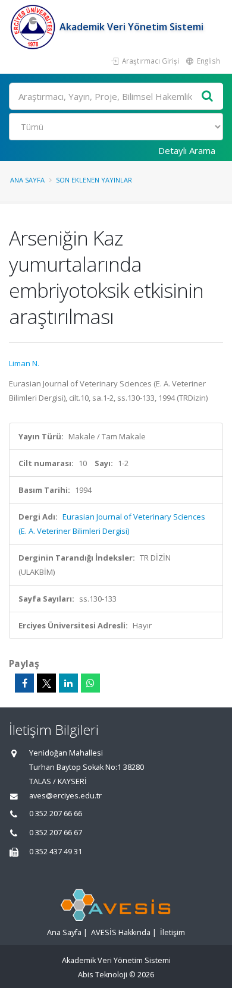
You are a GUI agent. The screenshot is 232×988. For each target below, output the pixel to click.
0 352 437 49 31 (55, 852)
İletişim (172, 932)
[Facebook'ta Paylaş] (24, 683)
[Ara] (207, 96)
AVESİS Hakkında (121, 932)
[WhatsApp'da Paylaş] (90, 683)
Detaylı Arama (186, 150)
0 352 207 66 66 (55, 813)
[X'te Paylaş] (46, 683)
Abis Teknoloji (102, 975)
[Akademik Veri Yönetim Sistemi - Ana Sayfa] (34, 27)
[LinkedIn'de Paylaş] (68, 683)
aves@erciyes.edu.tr (65, 796)
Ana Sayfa (27, 179)
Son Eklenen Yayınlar (94, 179)
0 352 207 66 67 (55, 832)
